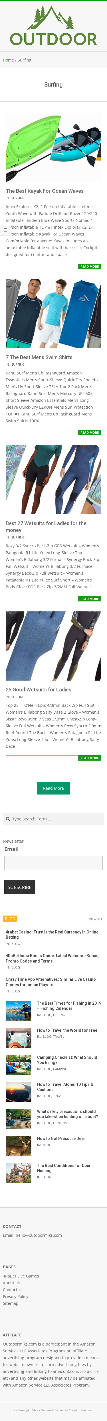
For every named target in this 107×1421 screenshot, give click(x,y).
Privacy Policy (15, 1296)
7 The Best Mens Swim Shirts (39, 357)
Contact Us (13, 1289)
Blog (15, 943)
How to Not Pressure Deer (61, 1138)
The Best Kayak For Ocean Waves (45, 191)
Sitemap (11, 1303)
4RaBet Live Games (21, 1276)
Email (11, 849)
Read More (89, 266)
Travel (58, 1036)
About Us (11, 1282)
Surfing (18, 198)
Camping (60, 1069)
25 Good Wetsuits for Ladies (38, 690)
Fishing (59, 1015)
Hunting (60, 1123)
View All (96, 919)
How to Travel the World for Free (67, 1030)
